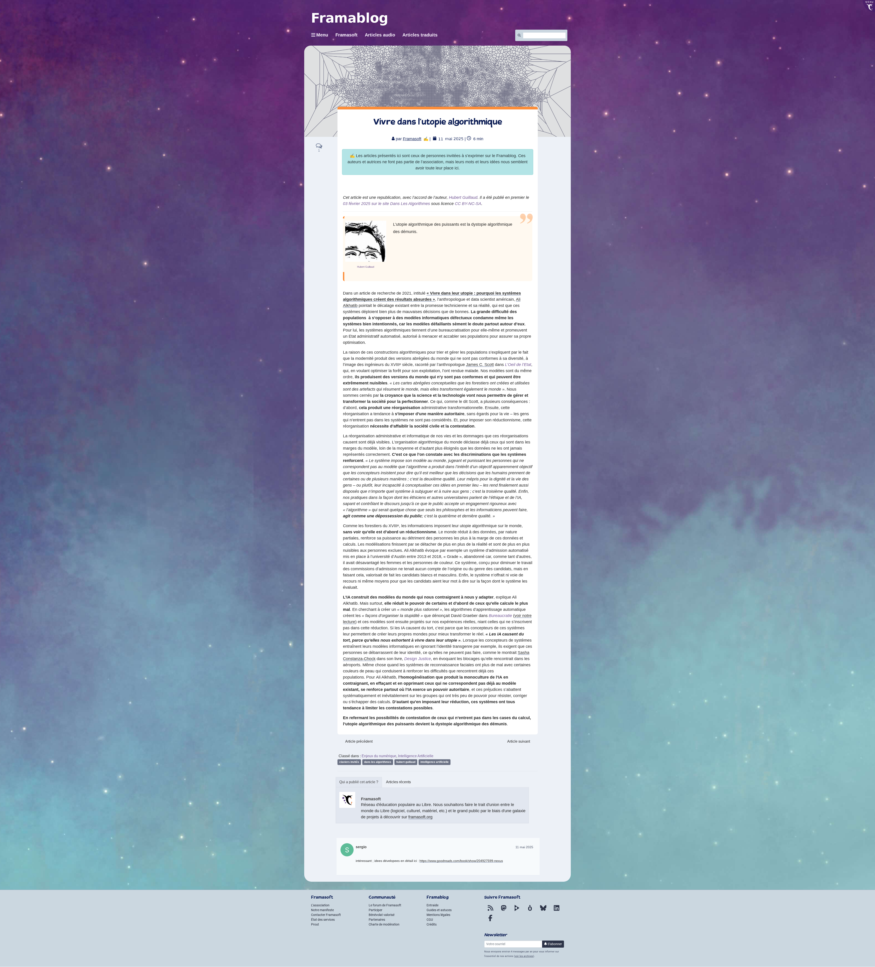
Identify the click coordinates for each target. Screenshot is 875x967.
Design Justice (417, 658)
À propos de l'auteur (359, 782)
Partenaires (377, 919)
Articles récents (398, 782)
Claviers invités (349, 762)
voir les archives (524, 956)
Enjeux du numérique (379, 756)
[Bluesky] (543, 911)
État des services (323, 919)
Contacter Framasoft (326, 915)
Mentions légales (438, 915)
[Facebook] (490, 921)
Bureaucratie (500, 615)
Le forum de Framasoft (385, 905)
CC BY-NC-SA (468, 203)
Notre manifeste (322, 910)
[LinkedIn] (556, 911)
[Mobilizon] (530, 911)
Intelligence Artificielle (415, 756)
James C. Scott (480, 364)
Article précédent (359, 741)
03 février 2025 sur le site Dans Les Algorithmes (386, 203)
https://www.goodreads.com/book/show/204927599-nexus (461, 861)
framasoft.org (420, 817)
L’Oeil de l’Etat (518, 364)
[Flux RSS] (490, 911)
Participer (375, 910)
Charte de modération (384, 924)
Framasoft (412, 139)
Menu (322, 34)
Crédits (432, 924)
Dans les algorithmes (377, 762)
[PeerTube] (517, 911)
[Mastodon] (504, 911)
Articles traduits (420, 34)
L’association (320, 905)
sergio (361, 847)
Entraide (432, 905)
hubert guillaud (405, 762)
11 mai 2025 (524, 847)
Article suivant (518, 741)
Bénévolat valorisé (381, 915)
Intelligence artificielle (434, 762)
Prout (315, 924)
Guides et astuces (439, 910)
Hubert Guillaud (463, 197)
